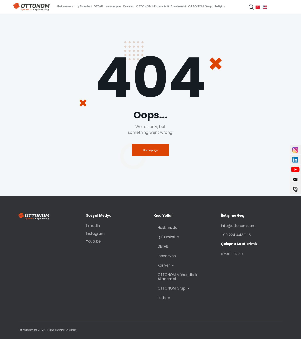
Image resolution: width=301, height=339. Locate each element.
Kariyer (164, 265)
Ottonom (25, 330)
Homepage (150, 150)
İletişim (164, 297)
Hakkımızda (168, 227)
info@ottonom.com (238, 225)
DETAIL (163, 246)
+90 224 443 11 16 (236, 234)
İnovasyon (167, 255)
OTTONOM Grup (171, 288)
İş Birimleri (166, 237)
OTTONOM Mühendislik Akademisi (177, 276)
